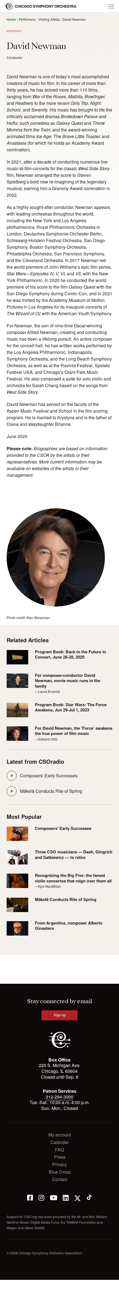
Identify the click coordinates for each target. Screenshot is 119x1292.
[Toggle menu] (111, 6)
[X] (77, 1197)
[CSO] (59, 1046)
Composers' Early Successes (48, 775)
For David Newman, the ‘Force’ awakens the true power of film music (73, 731)
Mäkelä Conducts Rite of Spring (51, 791)
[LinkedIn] (66, 1197)
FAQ (59, 1150)
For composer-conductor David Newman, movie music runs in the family (67, 681)
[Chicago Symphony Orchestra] (40, 6)
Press (59, 1157)
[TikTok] (89, 1197)
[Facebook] (30, 1197)
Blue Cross (60, 1172)
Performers (27, 19)
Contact (59, 1179)
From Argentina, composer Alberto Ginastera (68, 925)
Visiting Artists (49, 19)
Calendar (59, 1142)
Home (11, 19)
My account (59, 1135)
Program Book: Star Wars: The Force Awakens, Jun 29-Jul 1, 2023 (71, 707)
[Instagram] (41, 1197)
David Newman (74, 19)
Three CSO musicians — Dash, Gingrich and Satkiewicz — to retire (73, 854)
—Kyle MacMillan (48, 886)
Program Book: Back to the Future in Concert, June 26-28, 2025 (70, 654)
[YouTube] (53, 1197)
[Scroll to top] (7, 1285)
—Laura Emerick (47, 691)
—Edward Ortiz (46, 739)
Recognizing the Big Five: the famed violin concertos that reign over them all (73, 878)
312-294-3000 (59, 1097)
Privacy (59, 1164)
